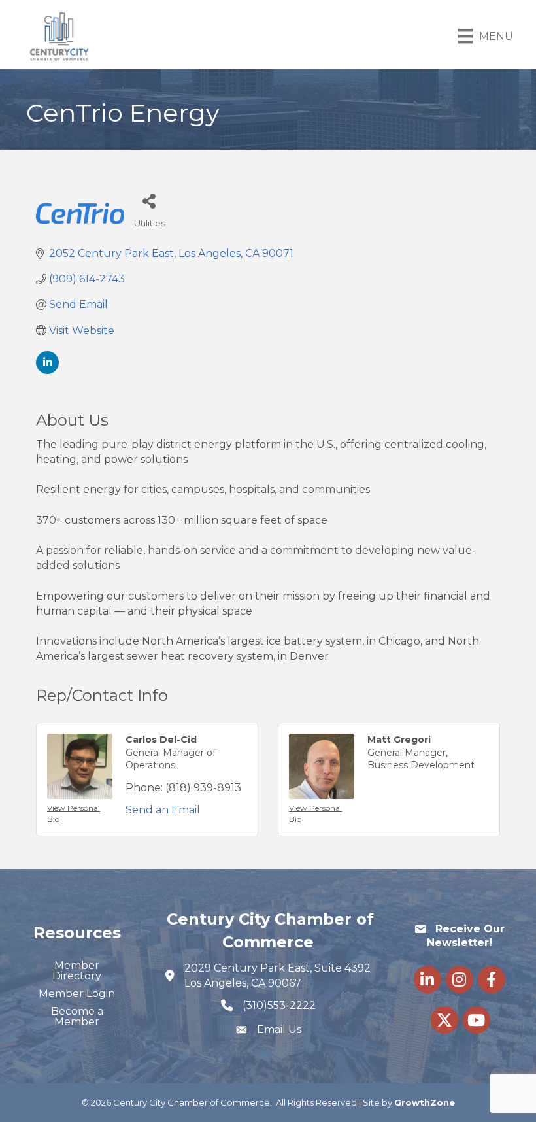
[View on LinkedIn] (47, 370)
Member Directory (76, 970)
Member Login (77, 993)
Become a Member (77, 1016)
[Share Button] (148, 200)
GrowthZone (424, 1102)
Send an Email (163, 810)
